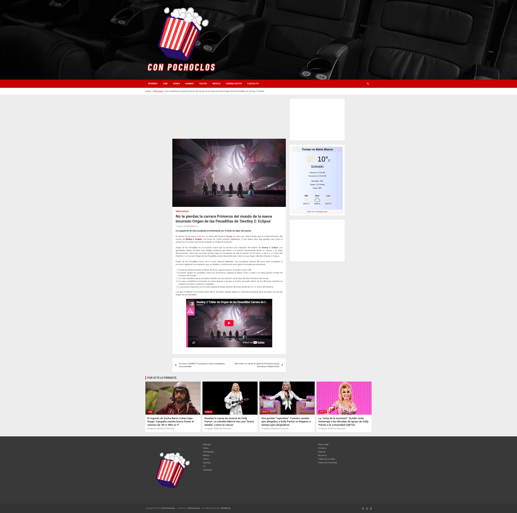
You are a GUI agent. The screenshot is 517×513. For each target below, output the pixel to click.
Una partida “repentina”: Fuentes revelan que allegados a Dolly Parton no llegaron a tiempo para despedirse (286, 421)
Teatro (203, 83)
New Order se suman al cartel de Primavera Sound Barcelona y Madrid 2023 (257, 365)
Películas (207, 444)
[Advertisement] (229, 119)
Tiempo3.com (322, 212)
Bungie (230, 236)
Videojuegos (182, 211)
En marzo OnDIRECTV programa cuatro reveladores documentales (202, 365)
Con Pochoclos (168, 428)
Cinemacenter (234, 83)
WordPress (226, 508)
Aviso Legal (323, 444)
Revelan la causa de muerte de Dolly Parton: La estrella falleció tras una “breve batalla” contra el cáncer (229, 421)
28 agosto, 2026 (154, 428)
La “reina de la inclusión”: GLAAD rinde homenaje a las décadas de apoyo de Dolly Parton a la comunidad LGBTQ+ (343, 421)
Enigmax (322, 452)
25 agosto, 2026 (211, 428)
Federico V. (193, 226)
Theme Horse (194, 508)
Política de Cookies (326, 459)
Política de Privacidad (327, 462)
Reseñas (153, 83)
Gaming (189, 83)
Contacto (253, 83)
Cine (165, 83)
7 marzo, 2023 (182, 226)
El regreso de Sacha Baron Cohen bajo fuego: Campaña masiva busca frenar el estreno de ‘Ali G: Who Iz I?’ (170, 421)
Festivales (207, 470)
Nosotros (322, 455)
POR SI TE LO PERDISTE (162, 377)
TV (204, 466)
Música (216, 83)
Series (176, 83)
